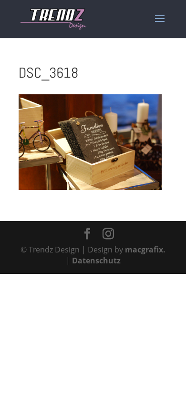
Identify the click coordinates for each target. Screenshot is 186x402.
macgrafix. (145, 249)
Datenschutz (96, 260)
